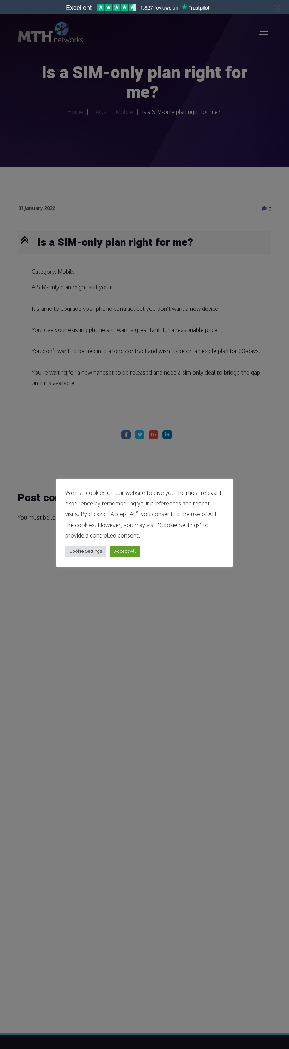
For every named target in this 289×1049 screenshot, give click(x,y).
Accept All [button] (125, 551)
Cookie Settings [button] (85, 551)
